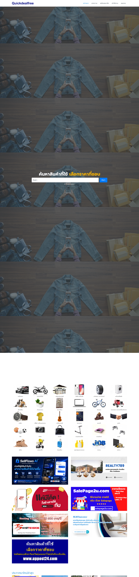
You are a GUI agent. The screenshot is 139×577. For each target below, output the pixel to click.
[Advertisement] (69, 367)
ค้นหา (103, 180)
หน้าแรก (86, 3)
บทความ (94, 3)
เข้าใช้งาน (115, 3)
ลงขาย (123, 3)
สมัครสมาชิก (104, 3)
